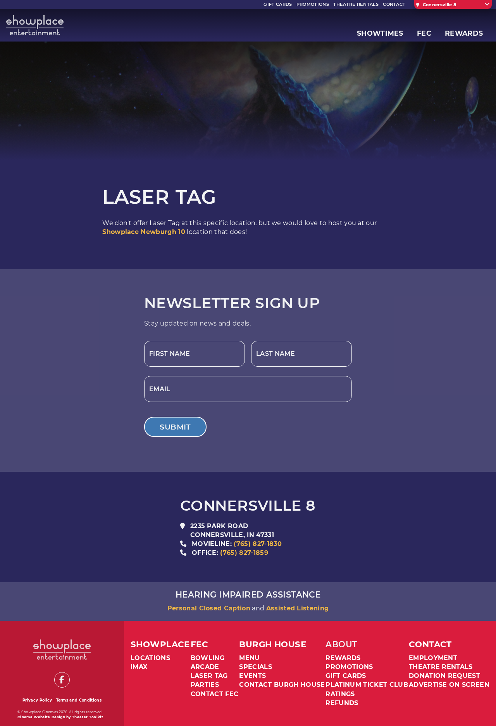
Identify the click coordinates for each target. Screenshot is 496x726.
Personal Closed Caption (208, 608)
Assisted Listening (297, 608)
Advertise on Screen (449, 684)
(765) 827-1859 (244, 552)
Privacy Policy (37, 700)
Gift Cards (346, 675)
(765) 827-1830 (257, 544)
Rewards (343, 658)
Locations (150, 658)
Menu (249, 658)
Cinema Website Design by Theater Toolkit (60, 717)
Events (252, 675)
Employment (433, 658)
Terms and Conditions (79, 700)
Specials (255, 667)
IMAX (139, 667)
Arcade (205, 667)
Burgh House (272, 644)
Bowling (207, 658)
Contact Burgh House (282, 684)
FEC (199, 644)
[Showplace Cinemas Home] (35, 25)
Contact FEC (215, 694)
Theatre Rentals (441, 667)
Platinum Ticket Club (367, 684)
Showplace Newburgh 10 (143, 232)
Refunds (342, 703)
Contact (430, 644)
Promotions (349, 667)
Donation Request (444, 675)
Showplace (160, 644)
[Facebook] (62, 680)
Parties (205, 684)
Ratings (340, 694)
